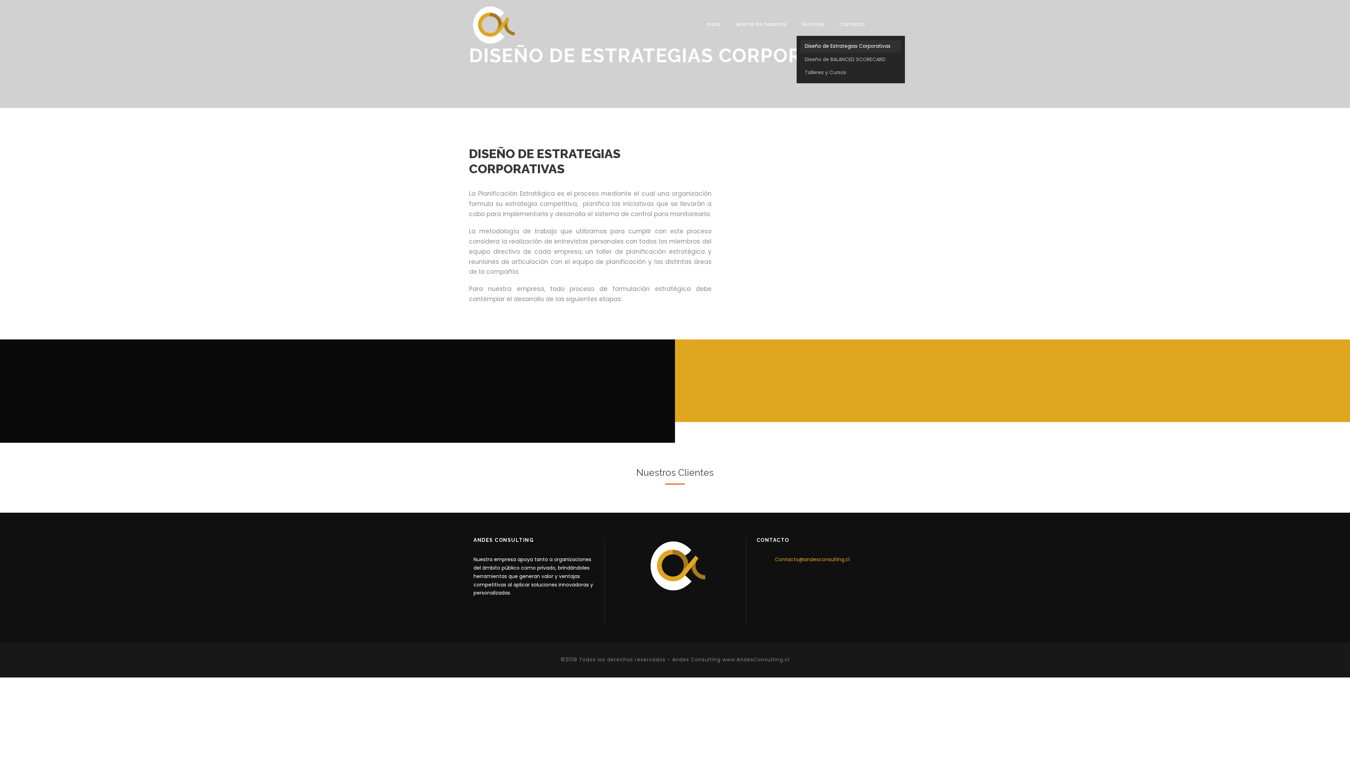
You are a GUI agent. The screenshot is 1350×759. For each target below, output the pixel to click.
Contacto (852, 24)
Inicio (714, 24)
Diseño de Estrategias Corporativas (848, 46)
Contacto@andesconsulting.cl (812, 559)
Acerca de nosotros (761, 24)
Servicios (813, 24)
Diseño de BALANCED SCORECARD (845, 59)
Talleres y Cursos (825, 72)
